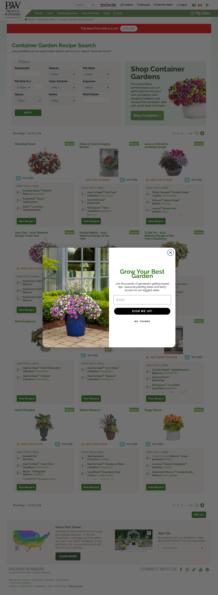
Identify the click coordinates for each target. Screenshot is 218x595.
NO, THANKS (142, 321)
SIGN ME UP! (142, 311)
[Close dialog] (170, 252)
